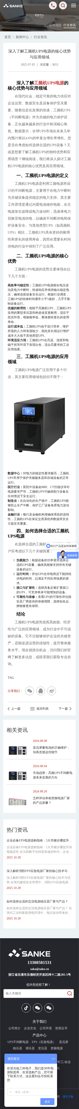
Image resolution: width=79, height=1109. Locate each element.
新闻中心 (22, 37)
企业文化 (30, 1028)
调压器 (30, 1048)
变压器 (42, 1048)
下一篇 (64, 708)
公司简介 (14, 1028)
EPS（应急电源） (44, 1042)
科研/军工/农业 (60, 1062)
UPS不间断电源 (18, 1042)
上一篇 (14, 708)
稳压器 (17, 1048)
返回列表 (42, 708)
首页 (7, 37)
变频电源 (56, 1048)
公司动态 (55, 25)
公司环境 (46, 1028)
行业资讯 (69, 25)
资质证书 (61, 1028)
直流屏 (63, 1042)
